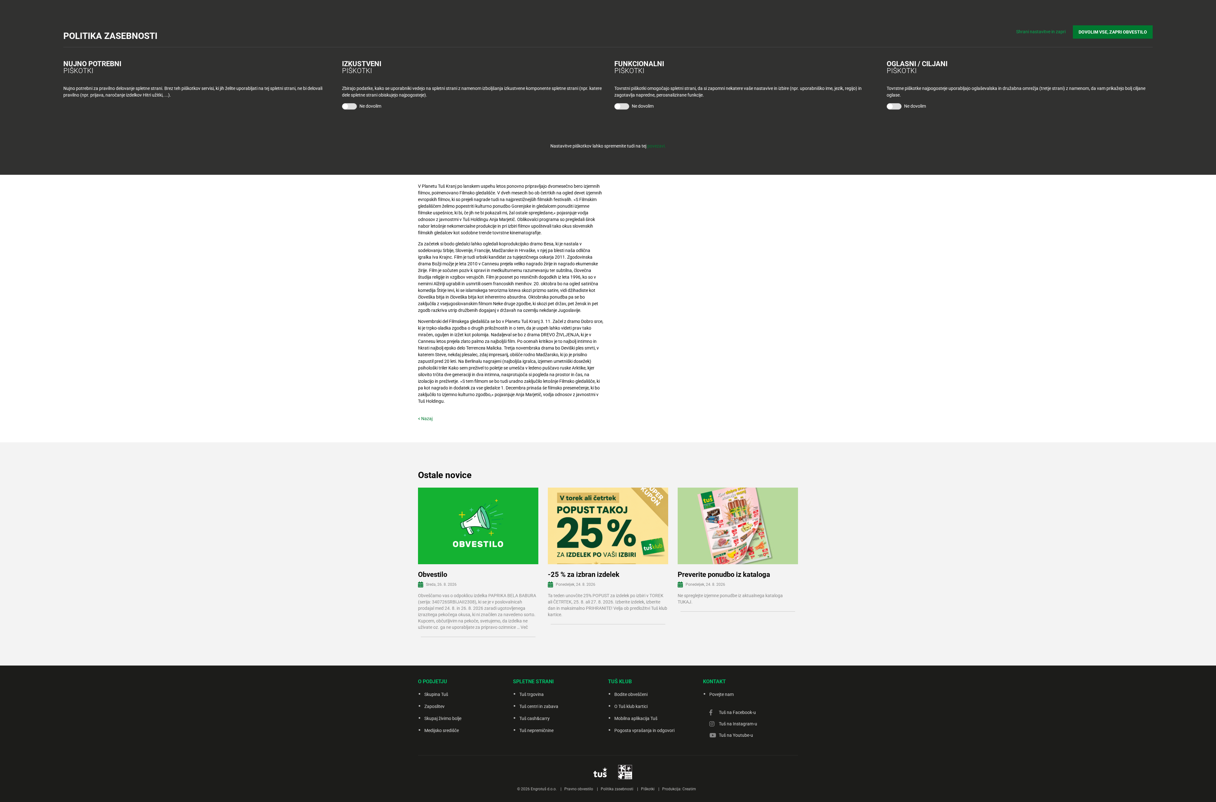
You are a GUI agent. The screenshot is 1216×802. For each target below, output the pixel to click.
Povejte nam (721, 694)
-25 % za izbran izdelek (583, 574)
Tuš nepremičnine (536, 730)
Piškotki (648, 789)
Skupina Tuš (436, 694)
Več (524, 627)
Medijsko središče (441, 730)
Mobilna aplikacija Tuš (635, 718)
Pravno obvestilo (578, 789)
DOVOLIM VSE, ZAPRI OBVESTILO (1113, 32)
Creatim (689, 789)
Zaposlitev (434, 706)
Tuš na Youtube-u (736, 735)
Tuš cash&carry (534, 718)
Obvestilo (432, 574)
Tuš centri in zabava (538, 706)
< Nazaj (425, 418)
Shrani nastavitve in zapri (1041, 31)
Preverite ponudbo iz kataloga (724, 574)
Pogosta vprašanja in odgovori (644, 730)
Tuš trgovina (531, 694)
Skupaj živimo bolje (442, 718)
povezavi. (656, 145)
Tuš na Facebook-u (737, 712)
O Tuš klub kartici (631, 706)
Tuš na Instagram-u (738, 723)
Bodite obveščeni (631, 694)
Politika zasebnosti (617, 789)
